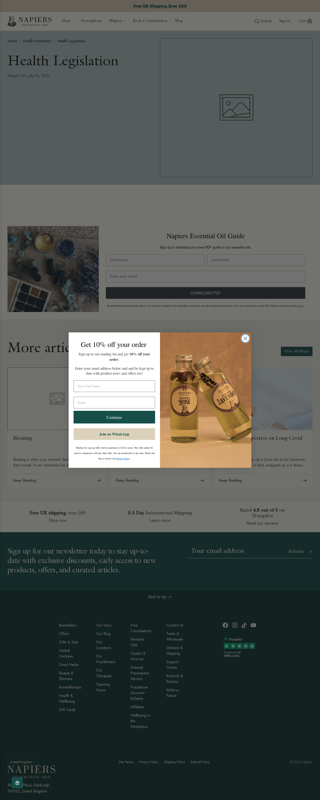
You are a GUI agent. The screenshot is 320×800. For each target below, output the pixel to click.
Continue (114, 417)
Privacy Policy (123, 458)
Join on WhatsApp (114, 434)
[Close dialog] (245, 338)
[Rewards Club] (17, 782)
